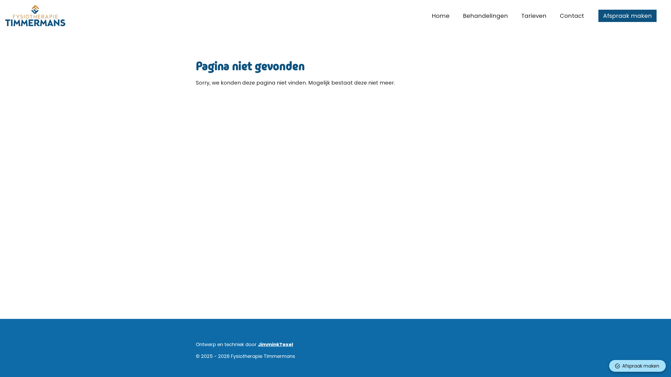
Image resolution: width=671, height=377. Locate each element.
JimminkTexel (275, 344)
